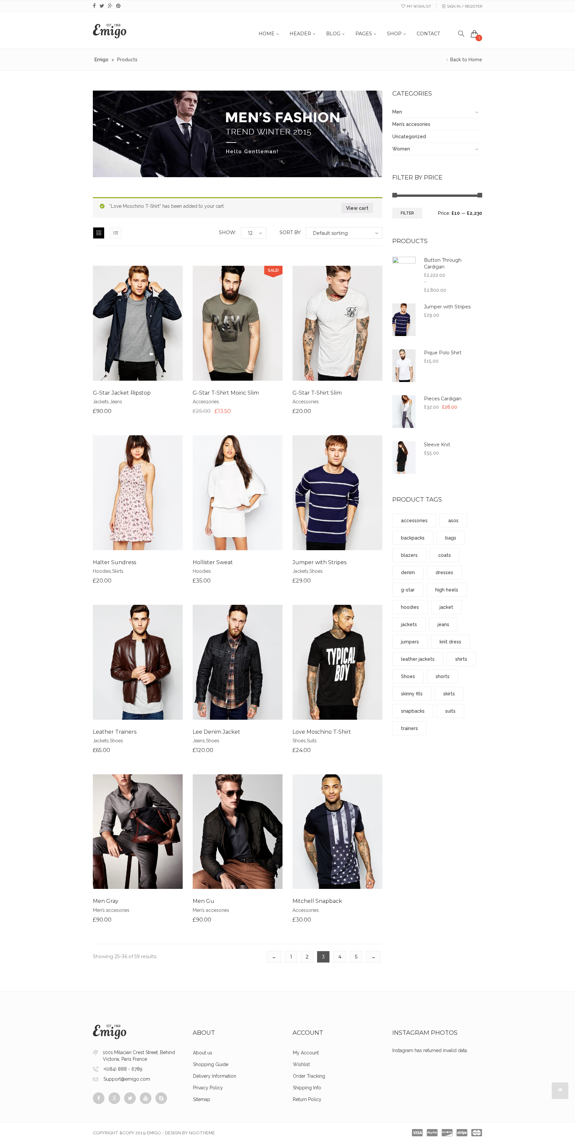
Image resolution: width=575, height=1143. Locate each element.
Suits (312, 740)
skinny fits (412, 693)
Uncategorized (409, 136)
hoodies (410, 607)
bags (450, 538)
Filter (407, 213)
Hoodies (102, 571)
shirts (461, 659)
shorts (443, 676)
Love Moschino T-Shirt (321, 732)
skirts (449, 693)
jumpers (410, 641)
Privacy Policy (208, 1087)
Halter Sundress (114, 562)
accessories (414, 520)
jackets (409, 624)
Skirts (117, 571)
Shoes (316, 571)
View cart (357, 208)
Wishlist (301, 1064)
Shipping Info (307, 1087)
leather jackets (418, 659)
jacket (446, 607)
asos (453, 520)
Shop (394, 34)
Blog (333, 34)
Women (401, 149)
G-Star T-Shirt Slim (317, 393)
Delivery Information (214, 1076)
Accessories (206, 401)
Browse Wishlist (138, 673)
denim (408, 572)
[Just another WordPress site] (109, 30)
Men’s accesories (111, 910)
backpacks (413, 538)
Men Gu (203, 901)
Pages (363, 34)
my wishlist (419, 6)
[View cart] (474, 34)
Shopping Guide (210, 1064)
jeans (443, 624)
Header (300, 34)
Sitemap (201, 1099)
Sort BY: (290, 232)
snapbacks (413, 711)
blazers (409, 555)
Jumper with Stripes (319, 562)
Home (267, 34)
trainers (409, 728)
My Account (306, 1052)
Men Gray (105, 901)
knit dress (450, 641)
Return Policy (307, 1099)
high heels (446, 589)
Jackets (101, 401)
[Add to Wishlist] (138, 334)
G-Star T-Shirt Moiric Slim (226, 393)
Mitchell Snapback (317, 901)
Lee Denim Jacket (216, 732)
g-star (408, 589)
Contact (428, 34)
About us (202, 1052)
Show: (227, 232)
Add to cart (113, 334)
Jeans (116, 401)
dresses (444, 572)
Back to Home (465, 59)
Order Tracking (309, 1076)
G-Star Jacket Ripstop (122, 393)
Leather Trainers (114, 732)
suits (450, 711)
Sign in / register (464, 6)
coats (444, 555)
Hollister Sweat (213, 562)
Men (397, 112)
